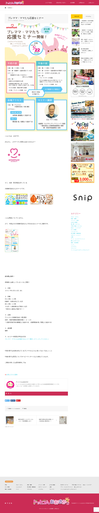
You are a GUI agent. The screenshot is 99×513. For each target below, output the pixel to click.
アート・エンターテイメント (67, 487)
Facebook (7, 503)
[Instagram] (8, 393)
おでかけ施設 (52, 484)
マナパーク (52, 489)
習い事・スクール (64, 484)
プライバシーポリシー (43, 508)
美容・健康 (29, 484)
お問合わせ (81, 2)
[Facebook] (6, 393)
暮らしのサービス (78, 487)
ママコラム (88, 16)
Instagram (9, 503)
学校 (6, 484)
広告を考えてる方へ (61, 2)
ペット (17, 489)
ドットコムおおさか (16, 408)
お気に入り (91, 2)
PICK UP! (76, 16)
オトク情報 (7, 487)
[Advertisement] (36, 446)
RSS (11, 503)
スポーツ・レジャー (42, 487)
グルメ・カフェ (19, 484)
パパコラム (40, 489)
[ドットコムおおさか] (14, 2)
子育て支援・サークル (76, 484)
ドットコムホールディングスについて (68, 489)
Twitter (5, 503)
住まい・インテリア (87, 484)
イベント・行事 (41, 484)
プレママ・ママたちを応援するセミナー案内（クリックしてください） (27, 339)
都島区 (25, 408)
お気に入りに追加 (11, 374)
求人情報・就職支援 (31, 487)
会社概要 (72, 2)
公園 (50, 487)
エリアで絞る (48, 2)
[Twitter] (10, 393)
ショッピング (19, 487)
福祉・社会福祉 (8, 489)
